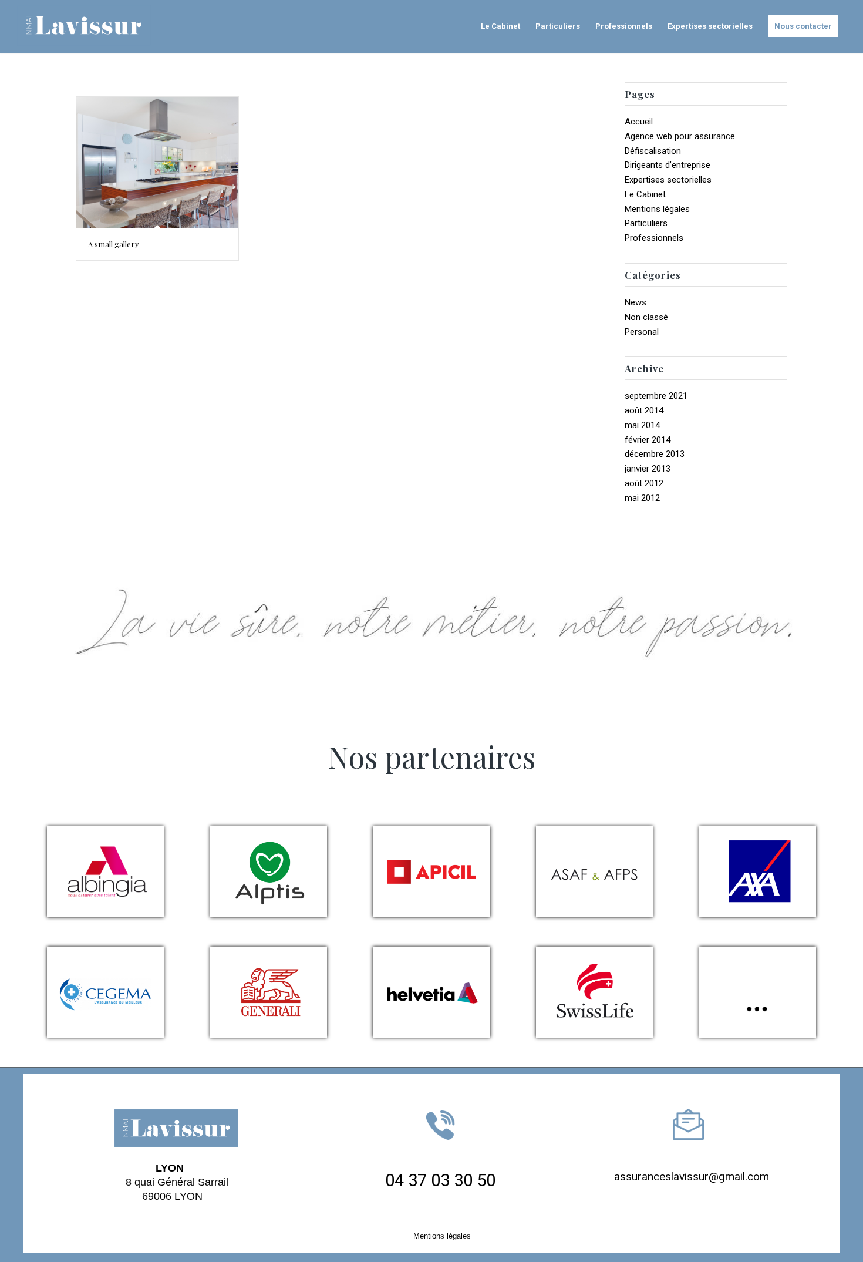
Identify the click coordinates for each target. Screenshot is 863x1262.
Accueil (639, 121)
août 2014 (644, 410)
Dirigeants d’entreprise (667, 165)
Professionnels (654, 238)
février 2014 (647, 440)
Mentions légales (657, 209)
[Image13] (89, 26)
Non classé (646, 317)
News (635, 302)
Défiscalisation (653, 151)
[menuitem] (500, 26)
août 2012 (644, 483)
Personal (642, 332)
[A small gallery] (157, 162)
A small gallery (113, 244)
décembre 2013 (655, 454)
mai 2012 (642, 498)
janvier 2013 (647, 468)
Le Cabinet (645, 194)
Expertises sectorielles (668, 179)
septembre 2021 (656, 396)
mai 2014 (642, 425)
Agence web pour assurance (680, 136)
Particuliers (646, 223)
